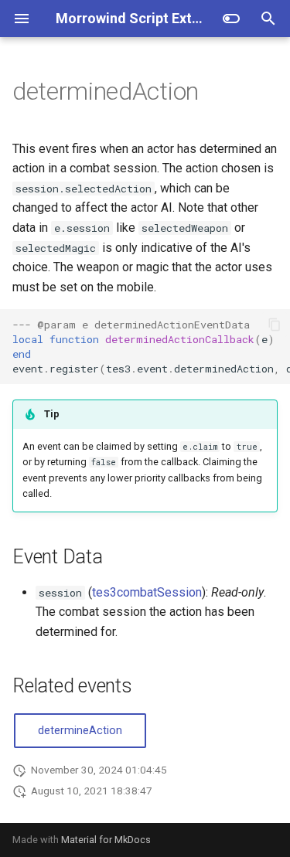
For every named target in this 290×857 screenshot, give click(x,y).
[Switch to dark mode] (231, 18)
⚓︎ (217, 91)
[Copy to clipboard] (274, 324)
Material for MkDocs (106, 839)
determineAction (80, 730)
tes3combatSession (147, 592)
